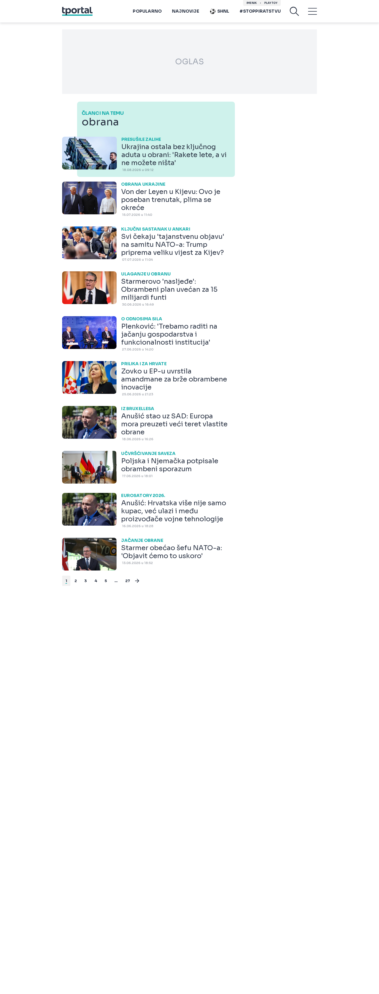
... (116, 581)
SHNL (223, 11)
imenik (251, 3)
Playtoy (270, 3)
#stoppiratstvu (260, 11)
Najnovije (185, 11)
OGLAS (189, 62)
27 (127, 581)
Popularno (147, 11)
